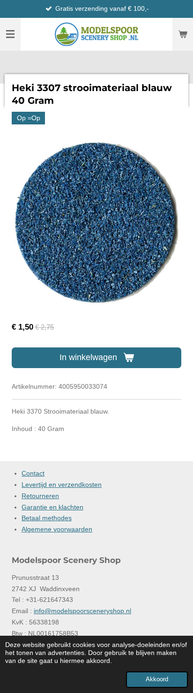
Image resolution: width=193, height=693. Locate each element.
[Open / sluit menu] (10, 34)
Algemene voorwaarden (57, 529)
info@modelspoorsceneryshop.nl (82, 611)
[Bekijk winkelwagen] (182, 34)
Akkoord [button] (157, 679)
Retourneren (40, 496)
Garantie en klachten (52, 507)
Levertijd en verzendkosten (62, 484)
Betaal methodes (47, 518)
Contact (33, 473)
